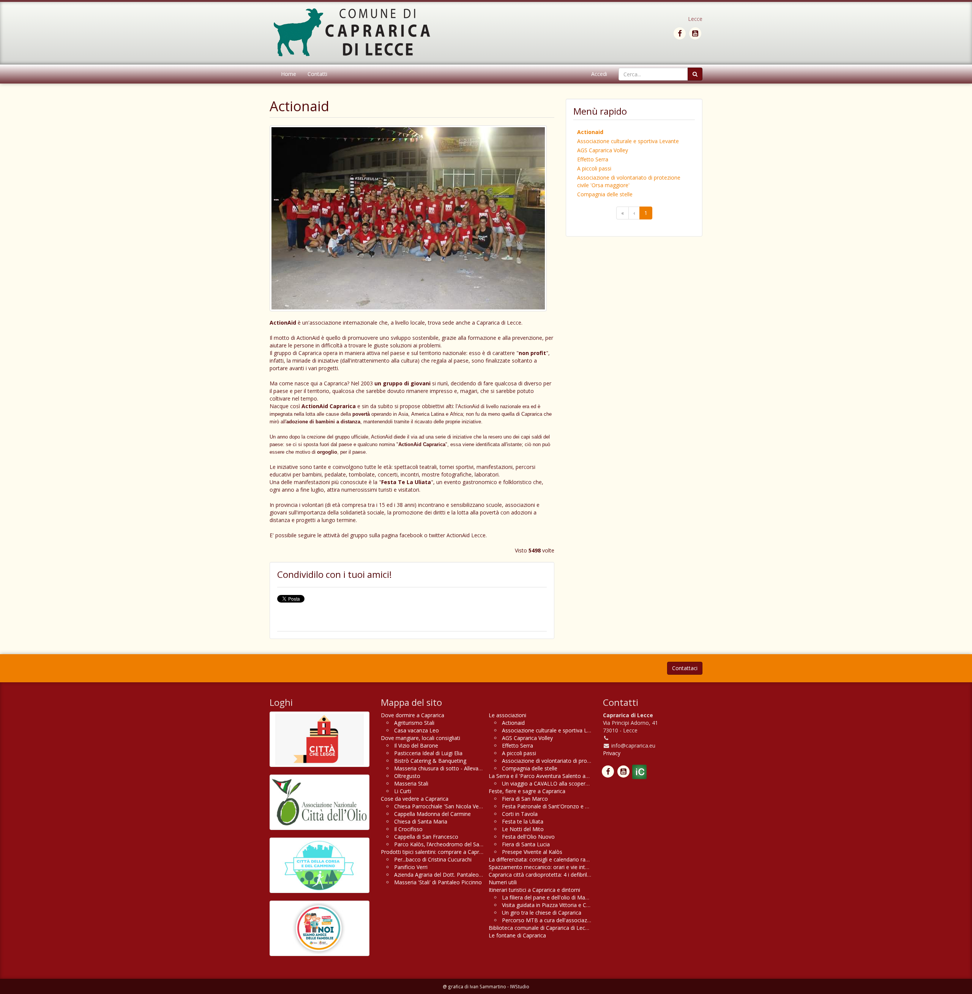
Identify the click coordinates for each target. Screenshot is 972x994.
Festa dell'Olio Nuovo (528, 836)
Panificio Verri (411, 867)
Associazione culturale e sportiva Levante (628, 141)
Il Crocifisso (408, 829)
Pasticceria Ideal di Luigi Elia (428, 753)
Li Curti (402, 791)
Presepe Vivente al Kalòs (532, 851)
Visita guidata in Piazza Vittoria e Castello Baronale (564, 905)
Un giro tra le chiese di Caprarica (541, 912)
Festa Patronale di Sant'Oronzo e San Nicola (556, 806)
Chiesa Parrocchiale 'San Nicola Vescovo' (444, 806)
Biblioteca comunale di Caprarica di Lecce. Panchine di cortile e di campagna (582, 927)
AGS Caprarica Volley (602, 150)
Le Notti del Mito (523, 829)
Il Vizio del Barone (416, 745)
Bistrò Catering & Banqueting (430, 760)
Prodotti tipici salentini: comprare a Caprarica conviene (447, 851)
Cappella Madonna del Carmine (432, 813)
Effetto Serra (592, 159)
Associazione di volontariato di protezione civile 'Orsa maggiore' (628, 181)
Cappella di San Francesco (426, 836)
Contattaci (684, 668)
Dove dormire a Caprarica (412, 715)
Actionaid (590, 132)
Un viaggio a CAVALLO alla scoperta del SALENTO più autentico (580, 783)
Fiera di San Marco (525, 798)
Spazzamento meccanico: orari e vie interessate (547, 867)
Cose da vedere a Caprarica (414, 798)
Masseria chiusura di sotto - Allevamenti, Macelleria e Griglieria (471, 768)
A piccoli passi (594, 168)
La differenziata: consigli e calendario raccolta (544, 859)
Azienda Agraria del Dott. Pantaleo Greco (444, 874)
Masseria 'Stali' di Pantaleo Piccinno (438, 882)
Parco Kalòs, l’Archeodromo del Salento (443, 844)
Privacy (611, 753)
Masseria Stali (411, 783)
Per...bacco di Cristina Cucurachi (433, 859)
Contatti (317, 73)
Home (288, 73)
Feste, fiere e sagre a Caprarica (527, 791)
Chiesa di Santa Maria (420, 821)
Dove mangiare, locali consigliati (420, 738)
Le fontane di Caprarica (517, 935)
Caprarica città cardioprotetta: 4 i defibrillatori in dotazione (560, 874)
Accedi (599, 73)
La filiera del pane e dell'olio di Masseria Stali (556, 897)
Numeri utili (503, 882)
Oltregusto (407, 775)
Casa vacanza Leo (416, 730)
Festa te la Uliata (522, 821)
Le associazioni (507, 715)
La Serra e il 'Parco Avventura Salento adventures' (550, 775)
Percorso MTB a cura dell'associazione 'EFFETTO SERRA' (572, 920)
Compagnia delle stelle (605, 194)
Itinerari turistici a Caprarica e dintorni (534, 889)
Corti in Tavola (520, 813)
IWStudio (519, 986)
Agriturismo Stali (414, 722)
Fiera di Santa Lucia (526, 844)
